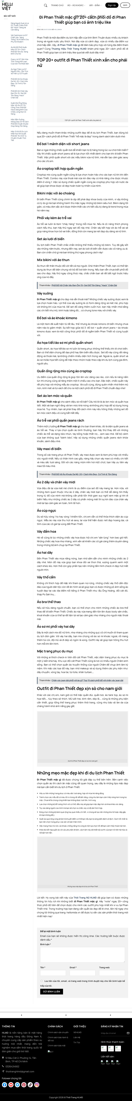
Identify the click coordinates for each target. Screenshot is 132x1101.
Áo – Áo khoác (75, 5)
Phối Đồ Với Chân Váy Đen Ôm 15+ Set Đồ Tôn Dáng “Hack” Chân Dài (19, 94)
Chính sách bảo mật (56, 1045)
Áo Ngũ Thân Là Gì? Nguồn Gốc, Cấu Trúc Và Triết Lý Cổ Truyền (19, 71)
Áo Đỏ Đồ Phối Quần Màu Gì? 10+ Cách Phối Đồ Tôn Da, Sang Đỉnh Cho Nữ (19, 50)
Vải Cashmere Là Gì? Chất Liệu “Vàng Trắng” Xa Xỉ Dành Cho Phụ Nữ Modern (20, 38)
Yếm (91, 16)
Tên (42, 967)
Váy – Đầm (94, 5)
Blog (100, 16)
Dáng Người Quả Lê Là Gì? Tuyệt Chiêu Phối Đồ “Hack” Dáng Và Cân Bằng (20, 26)
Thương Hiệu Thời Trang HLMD (69, 48)
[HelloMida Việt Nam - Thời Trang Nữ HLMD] (13, 5)
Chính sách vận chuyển (58, 1032)
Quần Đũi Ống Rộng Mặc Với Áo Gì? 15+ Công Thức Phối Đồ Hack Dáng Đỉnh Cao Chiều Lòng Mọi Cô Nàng (19, 108)
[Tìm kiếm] (45, 5)
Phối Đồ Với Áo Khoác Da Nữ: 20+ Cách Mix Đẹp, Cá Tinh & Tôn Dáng (19, 82)
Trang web (104, 967)
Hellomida (58, 29)
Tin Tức (76, 1042)
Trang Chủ (57, 5)
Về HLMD (77, 1032)
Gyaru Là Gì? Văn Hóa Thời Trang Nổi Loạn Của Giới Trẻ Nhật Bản (20, 61)
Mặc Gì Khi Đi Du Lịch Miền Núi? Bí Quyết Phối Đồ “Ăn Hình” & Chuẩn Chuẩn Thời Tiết (19, 135)
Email (73, 967)
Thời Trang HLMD (74, 1097)
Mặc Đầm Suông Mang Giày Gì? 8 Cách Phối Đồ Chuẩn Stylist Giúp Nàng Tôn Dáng (20, 122)
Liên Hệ (76, 1037)
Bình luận (45, 944)
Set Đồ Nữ (80, 16)
